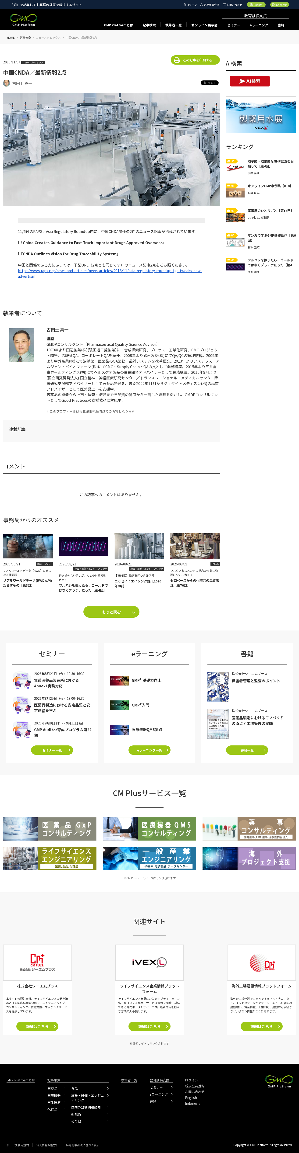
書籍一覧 (247, 750)
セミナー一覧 (52, 750)
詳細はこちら (37, 1026)
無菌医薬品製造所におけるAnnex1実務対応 (56, 683)
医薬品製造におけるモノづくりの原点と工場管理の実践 (258, 720)
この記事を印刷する (197, 60)
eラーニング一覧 (149, 750)
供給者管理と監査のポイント (256, 680)
